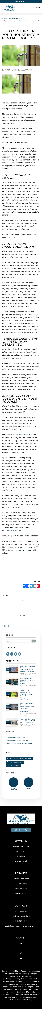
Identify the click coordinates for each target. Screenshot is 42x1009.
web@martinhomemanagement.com (21, 997)
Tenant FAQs (21, 884)
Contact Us (21, 830)
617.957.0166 (21, 1)
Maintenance (21, 889)
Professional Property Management (20, 758)
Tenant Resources (21, 879)
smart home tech (20, 435)
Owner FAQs (21, 851)
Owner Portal (21, 861)
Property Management (16, 737)
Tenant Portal (21, 894)
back (6, 626)
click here (17, 550)
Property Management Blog (12, 18)
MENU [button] (38, 8)
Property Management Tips (18, 740)
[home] (10, 8)
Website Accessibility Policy (21, 1000)
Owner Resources (21, 846)
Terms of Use (33, 979)
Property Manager (13, 765)
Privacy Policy (20, 979)
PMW (29, 976)
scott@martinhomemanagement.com (21, 926)
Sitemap (8, 979)
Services (21, 856)
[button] (7, 654)
